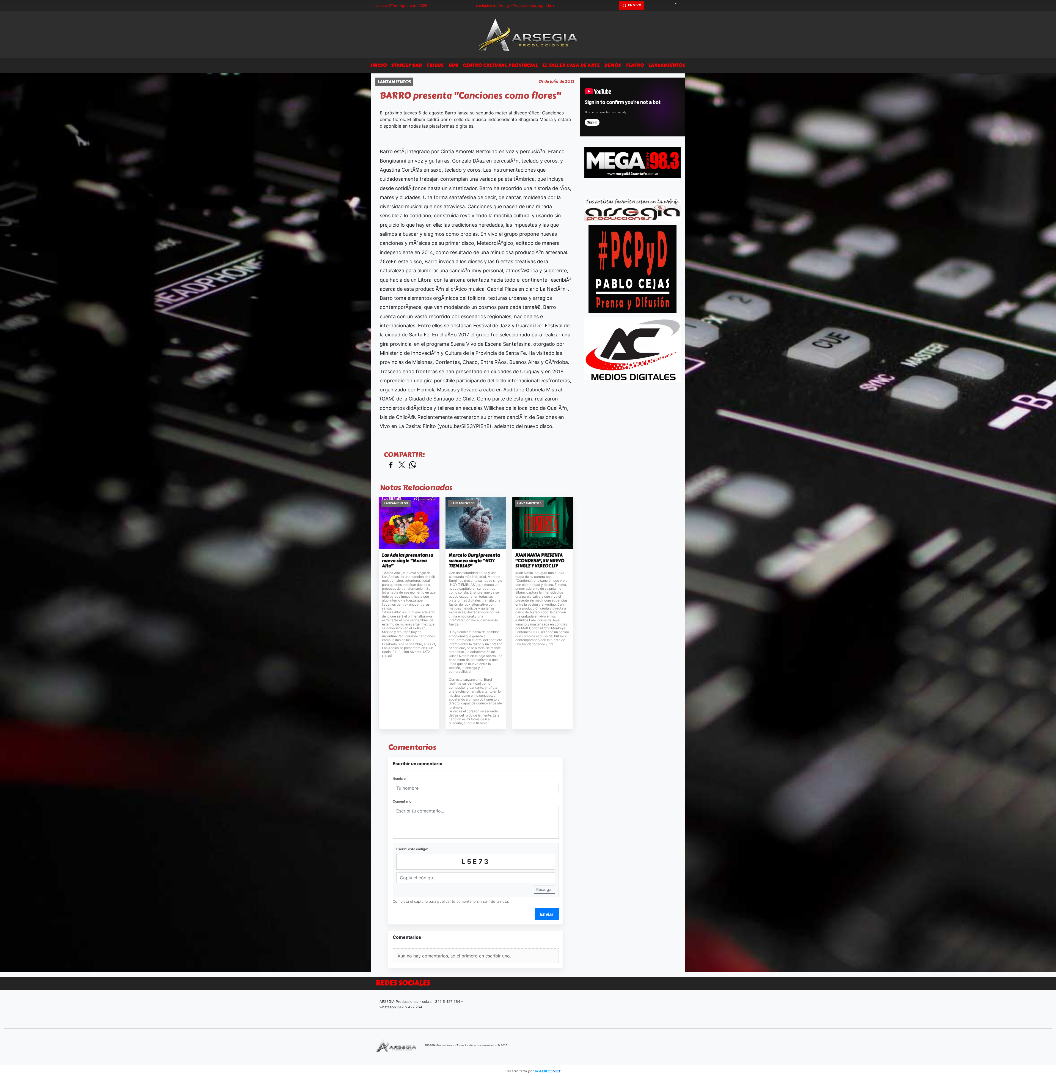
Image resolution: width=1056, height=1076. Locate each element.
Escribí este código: (412, 849)
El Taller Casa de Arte (571, 65)
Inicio (379, 65)
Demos (612, 65)
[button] (614, 5)
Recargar (544, 889)
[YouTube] (678, 5)
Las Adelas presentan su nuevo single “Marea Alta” (407, 561)
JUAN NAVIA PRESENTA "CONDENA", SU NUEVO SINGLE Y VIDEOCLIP (539, 561)
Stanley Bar (406, 65)
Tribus (435, 65)
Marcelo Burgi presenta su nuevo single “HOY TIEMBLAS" (474, 561)
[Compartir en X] (402, 465)
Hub (453, 65)
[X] (649, 5)
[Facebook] (658, 5)
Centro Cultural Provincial (500, 65)
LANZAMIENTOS (666, 65)
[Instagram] (668, 5)
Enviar (547, 914)
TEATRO (635, 65)
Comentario (402, 801)
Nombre (399, 778)
